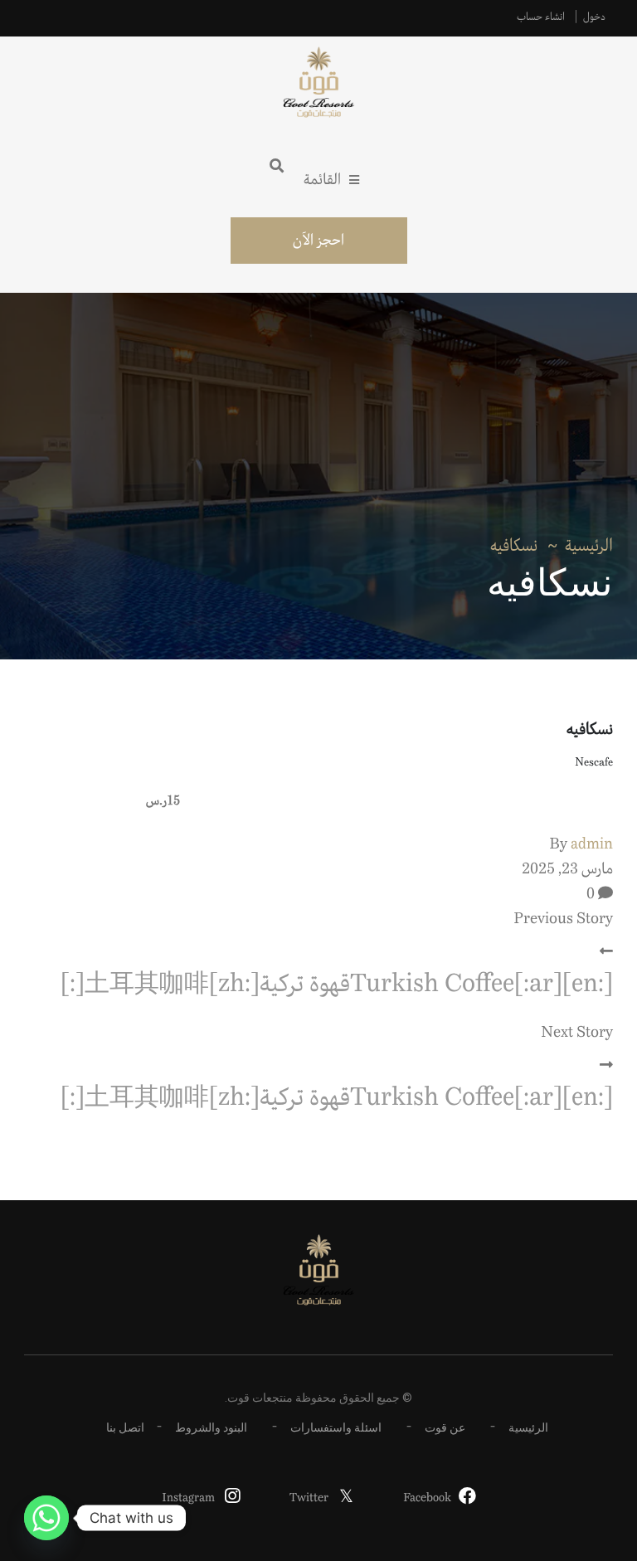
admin (592, 844)
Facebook (427, 1498)
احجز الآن (318, 240)
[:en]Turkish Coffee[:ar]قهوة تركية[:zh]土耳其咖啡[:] (337, 984)
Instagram (188, 1498)
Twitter (308, 1498)
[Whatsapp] (46, 1517)
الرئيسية (589, 545)
